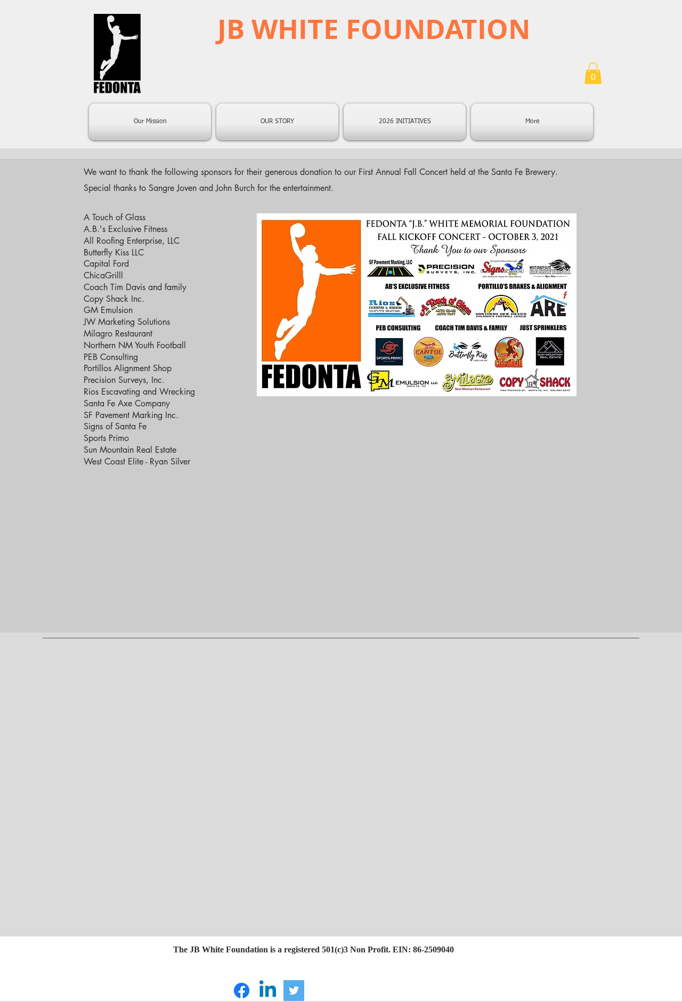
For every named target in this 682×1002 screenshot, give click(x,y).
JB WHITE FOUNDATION (373, 28)
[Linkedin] (267, 990)
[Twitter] (293, 990)
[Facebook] (241, 990)
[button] (593, 73)
